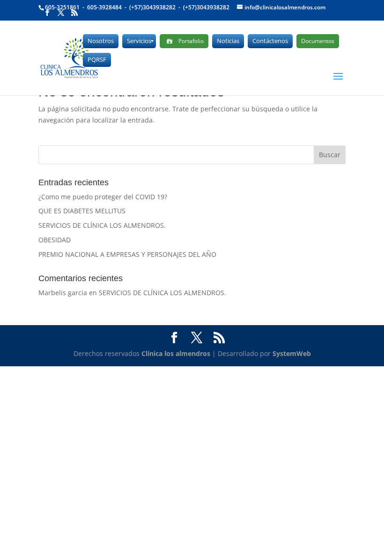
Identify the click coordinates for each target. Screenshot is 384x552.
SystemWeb (292, 353)
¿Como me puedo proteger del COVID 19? (102, 196)
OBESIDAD (54, 239)
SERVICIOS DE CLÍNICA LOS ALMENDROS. (102, 225)
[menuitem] (100, 41)
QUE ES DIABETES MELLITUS (82, 210)
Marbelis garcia (62, 292)
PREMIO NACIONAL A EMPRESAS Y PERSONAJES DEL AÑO (127, 254)
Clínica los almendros (175, 353)
